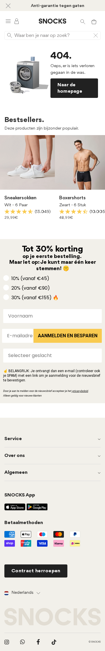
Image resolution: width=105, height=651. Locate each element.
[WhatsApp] (22, 642)
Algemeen (15, 472)
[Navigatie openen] (8, 21)
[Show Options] (96, 355)
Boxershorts (72, 198)
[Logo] (52, 21)
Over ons (14, 455)
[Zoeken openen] (82, 21)
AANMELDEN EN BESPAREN (67, 335)
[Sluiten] (8, 5)
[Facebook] (38, 642)
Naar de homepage (70, 88)
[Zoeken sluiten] (95, 35)
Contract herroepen (35, 570)
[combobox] (50, 355)
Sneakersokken (20, 198)
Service (13, 438)
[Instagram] (6, 642)
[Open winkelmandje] (94, 21)
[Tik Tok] (54, 642)
